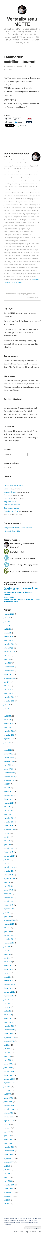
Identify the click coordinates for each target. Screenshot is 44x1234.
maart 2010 (8, 1014)
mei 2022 (7, 746)
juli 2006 (7, 1166)
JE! (22, 551)
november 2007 (9, 1109)
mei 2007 (7, 1132)
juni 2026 (7, 621)
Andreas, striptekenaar (12, 504)
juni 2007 (7, 1128)
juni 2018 (7, 837)
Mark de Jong (16, 564)
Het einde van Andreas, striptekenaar (19, 592)
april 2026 (7, 629)
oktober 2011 (8, 969)
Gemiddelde (9, 597)
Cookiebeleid (7, 1224)
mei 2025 (7, 655)
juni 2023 (7, 708)
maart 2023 (8, 719)
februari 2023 (8, 723)
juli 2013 (7, 946)
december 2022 (9, 731)
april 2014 (7, 931)
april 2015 (7, 916)
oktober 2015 (8, 905)
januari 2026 (8, 640)
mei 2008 (7, 1090)
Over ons (7, 498)
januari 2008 (8, 1101)
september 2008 (9, 1079)
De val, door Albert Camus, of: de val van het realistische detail (22, 600)
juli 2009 (7, 1045)
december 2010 (9, 984)
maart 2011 (8, 977)
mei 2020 (7, 787)
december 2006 (9, 1147)
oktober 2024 (8, 674)
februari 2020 (8, 791)
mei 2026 (7, 625)
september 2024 (9, 678)
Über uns (7, 495)
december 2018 (9, 818)
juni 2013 (7, 950)
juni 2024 (7, 682)
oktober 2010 (8, 988)
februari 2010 (8, 1018)
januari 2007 (8, 1143)
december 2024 (9, 666)
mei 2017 (7, 863)
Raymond (14, 571)
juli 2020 (7, 784)
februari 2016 (8, 890)
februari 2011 (8, 980)
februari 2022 (8, 754)
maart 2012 (8, 961)
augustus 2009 (9, 1041)
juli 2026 (7, 617)
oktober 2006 (8, 1154)
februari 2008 (8, 1098)
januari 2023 (8, 727)
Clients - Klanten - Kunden (13, 485)
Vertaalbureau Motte (11, 511)
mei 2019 (7, 806)
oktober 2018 (8, 825)
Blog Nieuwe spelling (11, 508)
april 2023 (7, 716)
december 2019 (9, 795)
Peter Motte (10, 66)
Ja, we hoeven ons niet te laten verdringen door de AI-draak (21, 589)
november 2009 (9, 1029)
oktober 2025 (8, 648)
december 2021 (9, 757)
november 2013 (9, 939)
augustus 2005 (9, 1196)
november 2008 (9, 1071)
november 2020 (9, 776)
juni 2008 (7, 1086)
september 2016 (9, 878)
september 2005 (9, 1192)
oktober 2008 (8, 1075)
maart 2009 (8, 1060)
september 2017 (9, 856)
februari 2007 (8, 1139)
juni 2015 (7, 912)
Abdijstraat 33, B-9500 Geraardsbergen (18, 527)
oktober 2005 (8, 1188)
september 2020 (9, 780)
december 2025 (9, 644)
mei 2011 (7, 973)
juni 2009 (7, 1048)
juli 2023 (7, 704)
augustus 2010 (9, 996)
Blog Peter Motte (10, 501)
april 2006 (7, 1177)
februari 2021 (8, 769)
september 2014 (9, 920)
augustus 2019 (9, 803)
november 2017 (9, 848)
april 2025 (7, 659)
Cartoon (7, 595)
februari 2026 (8, 636)
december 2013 (9, 935)
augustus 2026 (9, 614)
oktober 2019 (8, 799)
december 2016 (9, 867)
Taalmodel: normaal (29, 571)
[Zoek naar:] (16, 454)
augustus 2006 (9, 1162)
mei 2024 (7, 685)
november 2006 (9, 1150)
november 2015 (9, 901)
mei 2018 (7, 840)
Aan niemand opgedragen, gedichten (19, 294)
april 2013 (7, 954)
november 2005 (9, 1185)
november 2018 (9, 822)
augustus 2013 (9, 943)
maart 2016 (8, 886)
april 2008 (7, 1094)
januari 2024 (8, 693)
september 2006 (9, 1158)
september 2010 (9, 992)
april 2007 (7, 1135)
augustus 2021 (9, 761)
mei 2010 (7, 1007)
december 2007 (9, 1105)
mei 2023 (7, 712)
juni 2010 (7, 1003)
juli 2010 (7, 999)
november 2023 (9, 701)
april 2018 (7, 844)
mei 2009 (7, 1052)
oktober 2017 (8, 852)
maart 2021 (8, 765)
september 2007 (9, 1117)
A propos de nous (10, 492)
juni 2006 (7, 1169)
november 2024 (9, 670)
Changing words (28, 558)
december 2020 (9, 772)
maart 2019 (8, 810)
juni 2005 (7, 1203)
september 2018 (9, 829)
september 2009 (9, 1037)
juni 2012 (7, 958)
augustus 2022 (9, 738)
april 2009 (7, 1056)
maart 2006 (8, 1181)
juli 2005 (7, 1200)
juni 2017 (7, 859)
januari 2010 (8, 1022)
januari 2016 (8, 893)
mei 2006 (7, 1173)
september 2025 (9, 651)
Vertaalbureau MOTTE (22, 21)
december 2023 (9, 697)
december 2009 (9, 1026)
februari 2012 (8, 965)
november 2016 (9, 871)
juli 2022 (7, 742)
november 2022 (9, 735)
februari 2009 (8, 1064)
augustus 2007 (9, 1120)
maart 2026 (8, 633)
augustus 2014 (9, 924)
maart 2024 (8, 689)
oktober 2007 (8, 1113)
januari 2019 (8, 814)
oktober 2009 (8, 1033)
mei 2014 (7, 927)
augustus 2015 (9, 908)
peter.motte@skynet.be (12, 531)
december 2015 (9, 897)
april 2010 (7, 1011)
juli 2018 (7, 833)
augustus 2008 (9, 1082)
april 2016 (7, 882)
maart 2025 (8, 663)
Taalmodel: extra (32, 298)
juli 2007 (7, 1124)
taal (20, 66)
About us (7, 489)
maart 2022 (8, 750)
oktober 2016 (8, 875)
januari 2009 (8, 1067)
